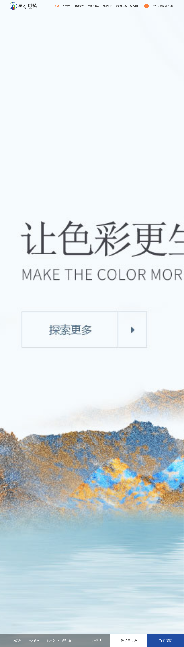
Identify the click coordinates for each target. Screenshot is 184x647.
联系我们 (134, 6)
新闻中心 (107, 6)
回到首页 (167, 640)
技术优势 (79, 6)
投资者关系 (121, 6)
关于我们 (67, 6)
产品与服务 (93, 6)
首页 (56, 6)
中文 (154, 6)
